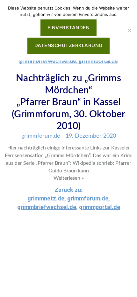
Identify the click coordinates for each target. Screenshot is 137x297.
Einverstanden (68, 28)
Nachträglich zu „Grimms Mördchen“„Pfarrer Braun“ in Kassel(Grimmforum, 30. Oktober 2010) (69, 102)
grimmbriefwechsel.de (47, 61)
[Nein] (129, 30)
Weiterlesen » (69, 178)
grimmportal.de (98, 61)
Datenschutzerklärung (68, 45)
